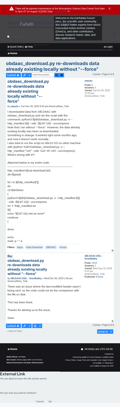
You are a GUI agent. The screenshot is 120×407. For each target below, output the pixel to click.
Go (50, 401)
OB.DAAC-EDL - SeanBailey (94, 257)
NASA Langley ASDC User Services (29, 360)
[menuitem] (108, 47)
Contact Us (109, 354)
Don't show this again (17, 37)
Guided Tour (42, 45)
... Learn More (60, 11)
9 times (99, 277)
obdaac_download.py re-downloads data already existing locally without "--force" (52, 66)
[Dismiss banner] (109, 8)
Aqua (20, 247)
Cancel (40, 401)
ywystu (88, 81)
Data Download (34, 247)
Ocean (63, 247)
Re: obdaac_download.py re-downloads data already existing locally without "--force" (27, 265)
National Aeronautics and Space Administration (25, 363)
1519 (94, 263)
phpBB (84, 357)
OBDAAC (51, 247)
